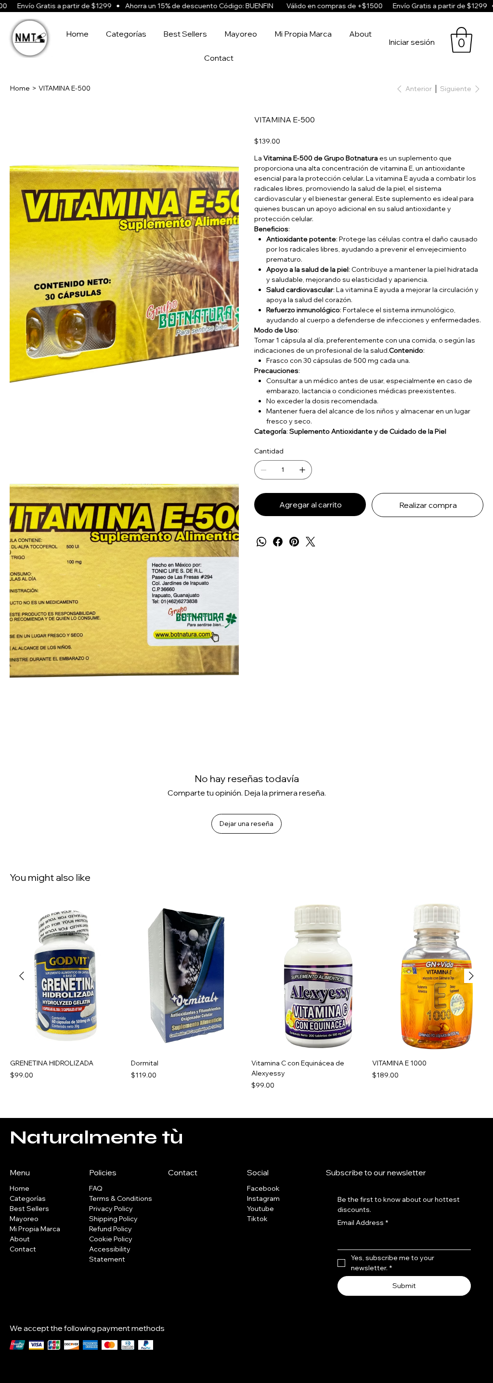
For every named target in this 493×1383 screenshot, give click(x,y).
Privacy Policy (111, 1208)
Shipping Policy (113, 1218)
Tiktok (257, 1218)
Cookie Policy (110, 1239)
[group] (246, 996)
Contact (23, 1249)
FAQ (96, 1188)
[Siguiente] (471, 976)
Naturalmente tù (96, 1137)
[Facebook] (278, 541)
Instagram (263, 1198)
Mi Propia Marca (35, 1228)
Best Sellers (29, 1208)
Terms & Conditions (120, 1198)
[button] (461, 40)
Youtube (260, 1208)
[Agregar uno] (302, 469)
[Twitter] (310, 541)
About (20, 1239)
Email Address (362, 1222)
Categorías (28, 1198)
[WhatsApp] (261, 541)
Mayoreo (24, 1218)
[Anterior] (21, 976)
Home (19, 1188)
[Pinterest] (294, 541)
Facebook (263, 1188)
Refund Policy (110, 1228)
